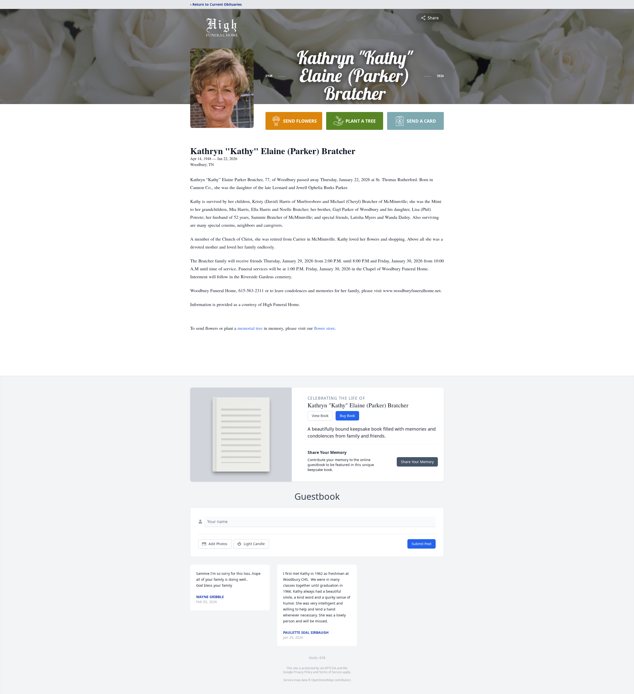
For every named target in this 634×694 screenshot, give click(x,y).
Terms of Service (330, 672)
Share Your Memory (417, 461)
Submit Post (421, 543)
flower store (324, 328)
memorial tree (250, 328)
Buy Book (347, 415)
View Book (320, 415)
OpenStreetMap (322, 680)
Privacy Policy (303, 672)
